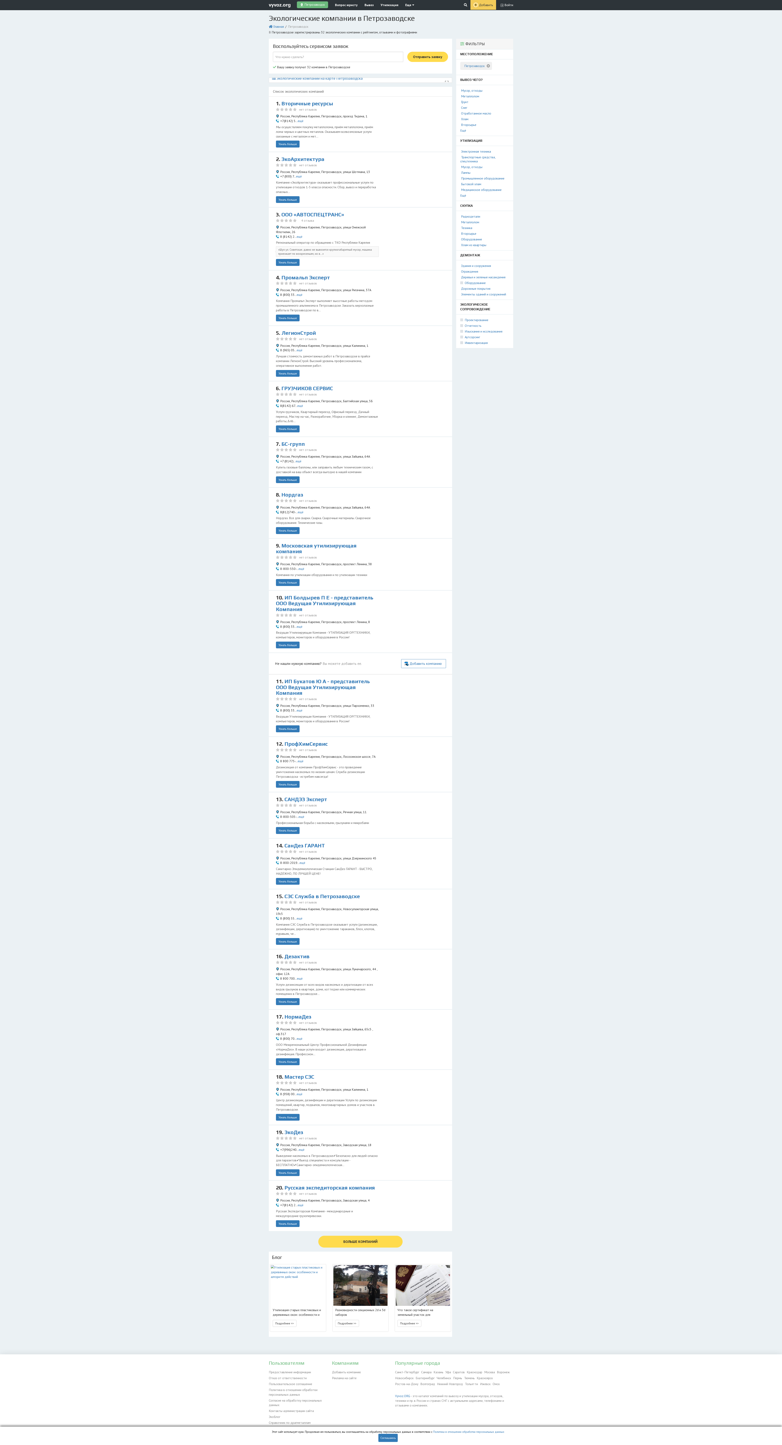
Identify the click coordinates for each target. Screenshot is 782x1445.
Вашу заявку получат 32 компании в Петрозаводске (313, 67)
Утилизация (389, 5)
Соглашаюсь (388, 1438)
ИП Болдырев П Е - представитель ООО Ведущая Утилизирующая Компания (324, 603)
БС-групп (293, 444)
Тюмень (469, 1378)
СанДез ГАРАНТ (304, 846)
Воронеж (503, 1372)
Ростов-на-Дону (406, 1384)
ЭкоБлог (274, 1417)
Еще (408, 5)
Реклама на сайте (344, 1378)
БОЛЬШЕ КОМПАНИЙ (360, 1241)
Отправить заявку (427, 56)
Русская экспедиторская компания (329, 1188)
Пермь (457, 1378)
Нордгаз (292, 495)
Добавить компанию (426, 663)
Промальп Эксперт (305, 277)
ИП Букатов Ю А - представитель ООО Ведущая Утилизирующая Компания (323, 687)
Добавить (486, 5)
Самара (426, 1372)
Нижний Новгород (450, 1384)
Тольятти (471, 1384)
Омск (496, 1384)
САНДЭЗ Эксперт (305, 799)
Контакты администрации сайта (291, 1411)
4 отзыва (307, 220)
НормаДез (297, 1017)
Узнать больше (288, 144)
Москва (489, 1372)
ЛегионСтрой (298, 333)
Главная (278, 26)
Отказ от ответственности (288, 1378)
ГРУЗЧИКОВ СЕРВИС (307, 388)
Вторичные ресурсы (307, 103)
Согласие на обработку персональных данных (295, 1402)
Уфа (448, 1372)
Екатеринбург (425, 1378)
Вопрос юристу (346, 5)
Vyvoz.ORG (402, 1396)
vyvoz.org (280, 5)
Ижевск (485, 1384)
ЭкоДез (293, 1132)
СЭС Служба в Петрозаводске (322, 896)
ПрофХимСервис (306, 744)
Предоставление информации (290, 1372)
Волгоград (427, 1384)
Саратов (459, 1372)
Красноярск (485, 1378)
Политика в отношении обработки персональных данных (293, 1392)
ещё (300, 121)
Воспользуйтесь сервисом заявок (310, 46)
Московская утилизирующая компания (316, 549)
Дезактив (297, 956)
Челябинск (444, 1378)
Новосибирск (404, 1378)
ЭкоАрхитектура (302, 159)
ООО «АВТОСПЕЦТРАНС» (312, 214)
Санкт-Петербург (407, 1372)
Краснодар (474, 1372)
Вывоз (369, 5)
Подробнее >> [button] (284, 1323)
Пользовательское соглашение (290, 1384)
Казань (438, 1372)
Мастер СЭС (299, 1077)
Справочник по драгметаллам (290, 1423)
